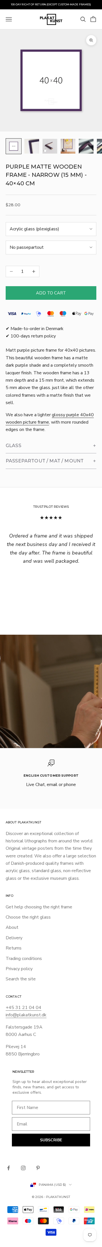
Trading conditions (24, 958)
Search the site (21, 979)
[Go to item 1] (14, 146)
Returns (14, 948)
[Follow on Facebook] (8, 1168)
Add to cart (51, 293)
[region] (51, 774)
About (12, 927)
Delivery (14, 938)
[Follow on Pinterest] (38, 1168)
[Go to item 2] (32, 146)
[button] (51, 446)
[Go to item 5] (86, 146)
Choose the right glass (28, 917)
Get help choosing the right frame (39, 907)
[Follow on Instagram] (23, 1168)
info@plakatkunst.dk (26, 1015)
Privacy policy (19, 969)
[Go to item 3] (50, 146)
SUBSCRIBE (51, 1140)
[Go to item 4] (68, 146)
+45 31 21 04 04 (23, 1007)
